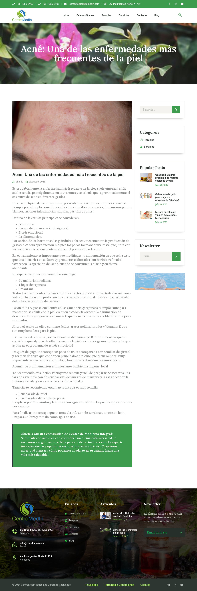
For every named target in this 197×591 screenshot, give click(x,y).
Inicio (66, 15)
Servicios (124, 15)
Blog (156, 15)
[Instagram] (175, 4)
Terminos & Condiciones (119, 584)
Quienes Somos (85, 15)
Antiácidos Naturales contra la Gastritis (124, 515)
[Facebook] (168, 584)
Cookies (145, 584)
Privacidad (91, 584)
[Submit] (176, 256)
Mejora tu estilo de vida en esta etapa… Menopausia (166, 215)
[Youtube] (182, 4)
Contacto (142, 15)
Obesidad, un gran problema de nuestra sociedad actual (166, 177)
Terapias (106, 15)
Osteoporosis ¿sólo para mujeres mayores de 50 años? (167, 197)
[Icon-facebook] (169, 4)
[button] (180, 15)
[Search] (176, 109)
